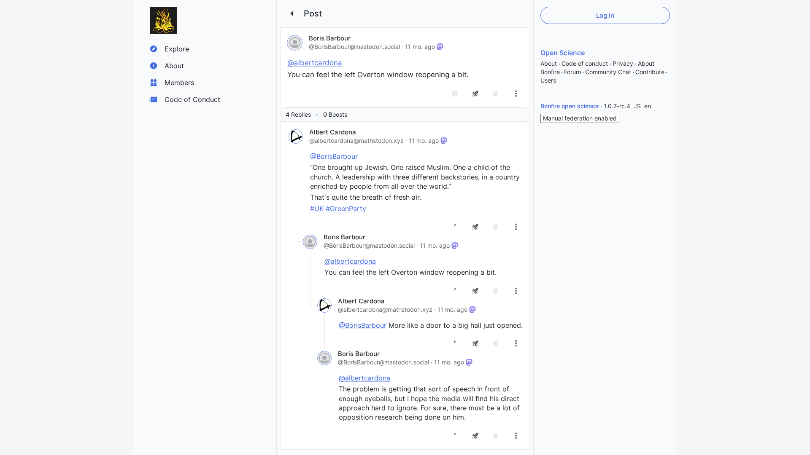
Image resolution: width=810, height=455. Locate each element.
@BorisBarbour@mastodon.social (354, 46)
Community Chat (608, 71)
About (549, 63)
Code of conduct (586, 63)
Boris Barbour (330, 38)
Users (548, 80)
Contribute (649, 71)
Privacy (624, 63)
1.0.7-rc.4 (618, 106)
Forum (572, 71)
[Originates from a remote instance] (440, 46)
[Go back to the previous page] (292, 13)
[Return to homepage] (163, 20)
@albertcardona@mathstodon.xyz (356, 140)
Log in (605, 15)
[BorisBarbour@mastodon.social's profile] (294, 42)
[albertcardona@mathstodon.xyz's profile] (295, 136)
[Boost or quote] (475, 93)
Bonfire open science (570, 106)
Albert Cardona (332, 132)
